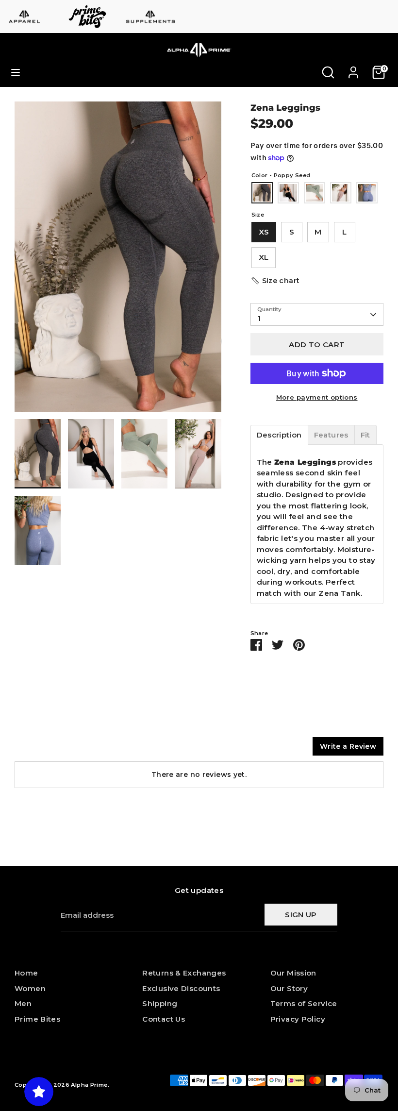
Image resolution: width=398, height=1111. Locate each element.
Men (23, 1003)
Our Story (289, 988)
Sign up (301, 914)
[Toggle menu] (15, 72)
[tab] (279, 435)
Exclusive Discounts (181, 988)
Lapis (367, 192)
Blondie (340, 192)
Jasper (314, 192)
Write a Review (348, 746)
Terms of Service (303, 1003)
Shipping (159, 1003)
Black (288, 192)
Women (30, 988)
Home (26, 972)
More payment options (317, 397)
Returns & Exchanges (184, 972)
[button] (275, 280)
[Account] (353, 67)
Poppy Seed (262, 192)
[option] (118, 260)
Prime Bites (37, 1019)
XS (264, 231)
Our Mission (293, 972)
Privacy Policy (297, 1019)
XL (264, 257)
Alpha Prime (89, 1084)
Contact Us (163, 1019)
